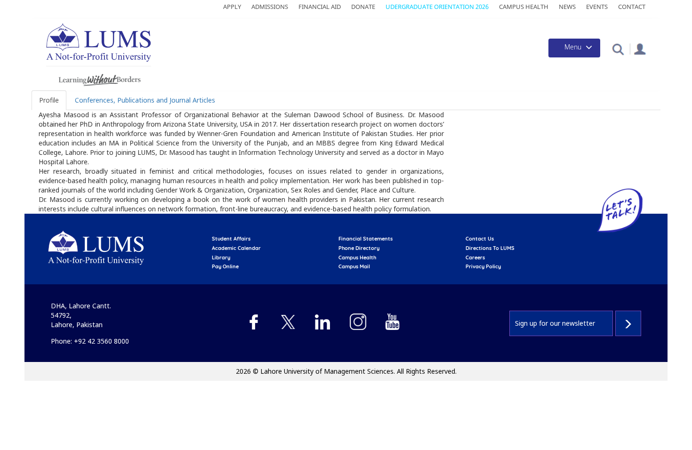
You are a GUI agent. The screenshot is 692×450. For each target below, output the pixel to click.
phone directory (358, 248)
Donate (363, 6)
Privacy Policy (483, 266)
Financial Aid (319, 6)
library (221, 257)
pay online (225, 266)
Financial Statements (365, 238)
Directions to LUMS (490, 248)
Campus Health (523, 6)
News (567, 6)
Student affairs (231, 238)
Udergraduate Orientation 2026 (437, 6)
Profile (49, 100)
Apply (232, 6)
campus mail (354, 266)
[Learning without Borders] (98, 78)
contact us (480, 238)
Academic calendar (236, 248)
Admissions (269, 6)
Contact (631, 6)
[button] (618, 49)
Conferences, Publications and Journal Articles (145, 100)
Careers (475, 257)
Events (597, 6)
